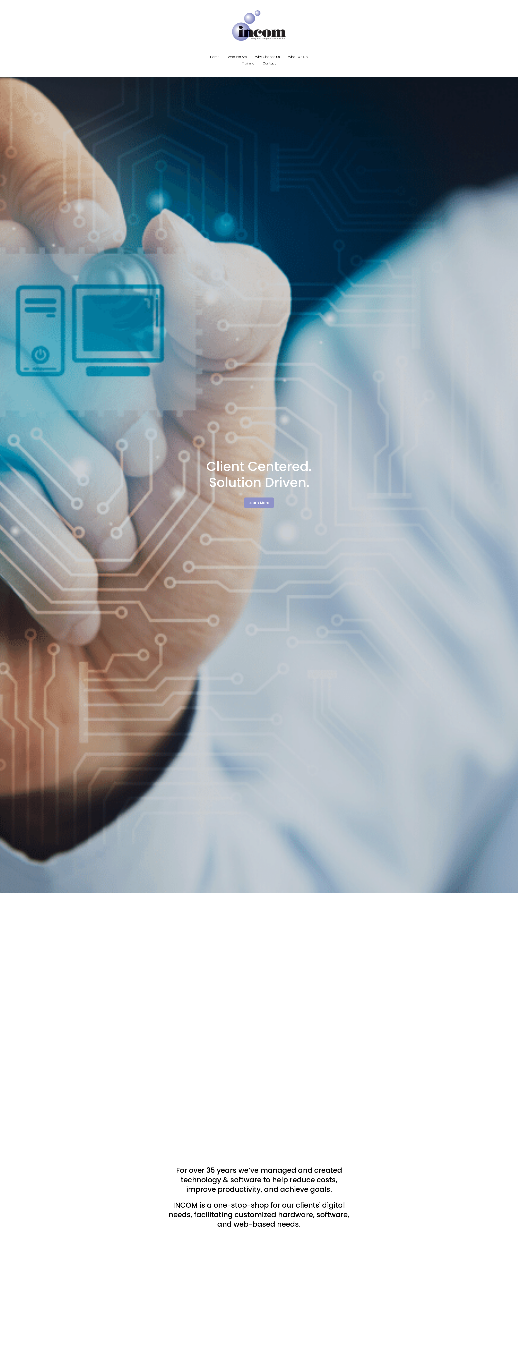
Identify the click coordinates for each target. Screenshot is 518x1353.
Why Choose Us (267, 57)
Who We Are (237, 57)
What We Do (298, 57)
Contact (269, 63)
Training (248, 63)
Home (215, 57)
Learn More (259, 502)
